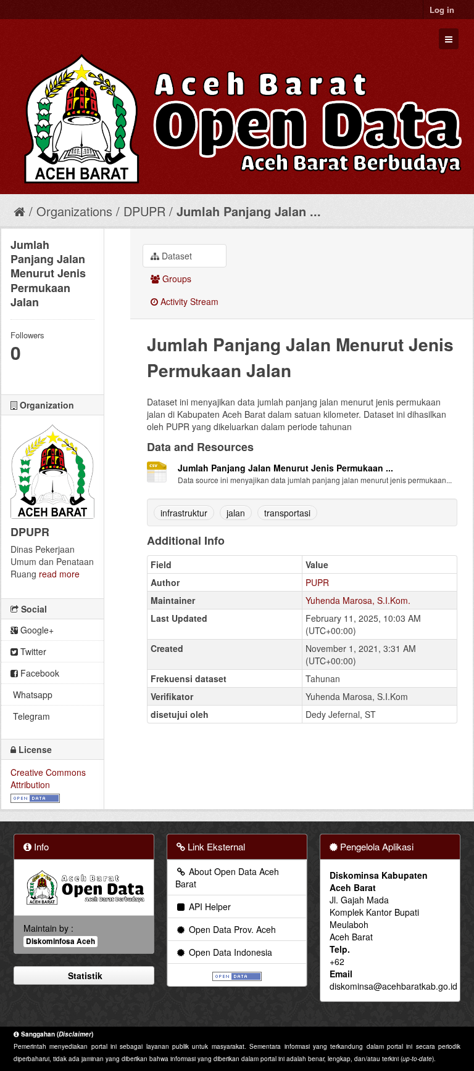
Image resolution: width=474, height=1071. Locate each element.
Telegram (30, 716)
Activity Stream (188, 301)
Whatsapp (31, 694)
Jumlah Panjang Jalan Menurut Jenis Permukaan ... (285, 468)
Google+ (36, 630)
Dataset (175, 256)
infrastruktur (183, 513)
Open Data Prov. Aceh (231, 929)
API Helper (208, 906)
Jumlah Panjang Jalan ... (249, 211)
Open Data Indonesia (229, 952)
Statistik (83, 975)
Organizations (74, 211)
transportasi (287, 513)
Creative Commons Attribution (48, 778)
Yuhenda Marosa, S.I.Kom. (358, 600)
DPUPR (144, 211)
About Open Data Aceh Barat (227, 877)
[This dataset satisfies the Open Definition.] (35, 797)
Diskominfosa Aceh (60, 941)
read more (59, 574)
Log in (442, 9)
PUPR (317, 582)
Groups (175, 278)
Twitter (32, 651)
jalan (236, 513)
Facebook (38, 673)
